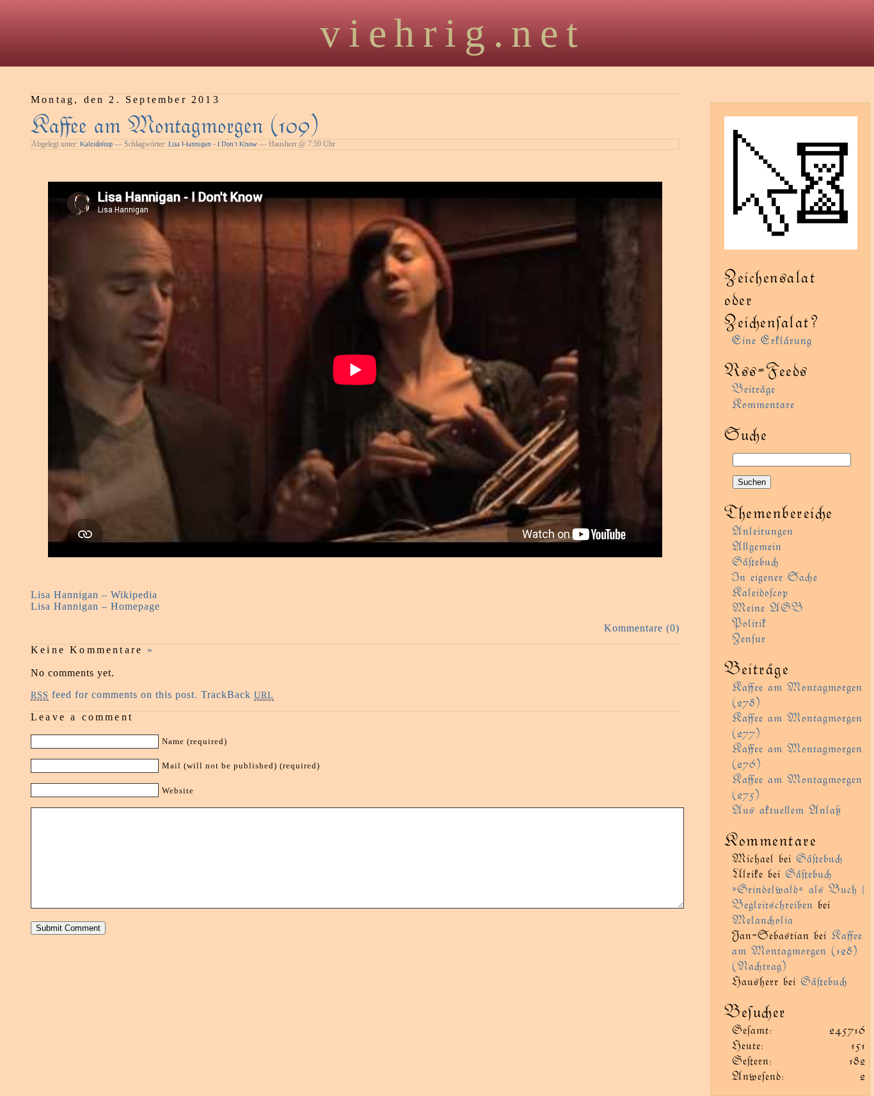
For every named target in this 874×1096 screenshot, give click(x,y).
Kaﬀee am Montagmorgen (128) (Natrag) (797, 950)
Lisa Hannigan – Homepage (95, 606)
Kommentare (763, 403)
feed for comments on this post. (114, 694)
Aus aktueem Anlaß (786, 809)
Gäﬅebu (755, 560)
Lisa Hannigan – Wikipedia (94, 594)
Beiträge (753, 388)
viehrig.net (453, 33)
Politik (749, 622)
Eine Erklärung (772, 339)
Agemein (757, 545)
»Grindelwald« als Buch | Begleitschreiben (798, 896)
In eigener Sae (775, 576)
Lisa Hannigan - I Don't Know (212, 144)
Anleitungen (762, 530)
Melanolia (762, 919)
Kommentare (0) (641, 628)
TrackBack (237, 694)
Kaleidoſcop (96, 144)
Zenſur (749, 637)
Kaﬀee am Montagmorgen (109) (175, 123)
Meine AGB (768, 607)
